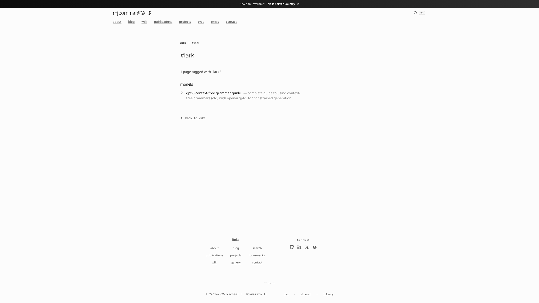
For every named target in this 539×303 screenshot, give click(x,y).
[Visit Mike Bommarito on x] (307, 247)
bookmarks (257, 255)
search (257, 248)
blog (131, 22)
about (117, 22)
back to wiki (195, 118)
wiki (144, 22)
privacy (328, 294)
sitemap (305, 294)
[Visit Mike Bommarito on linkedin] (299, 247)
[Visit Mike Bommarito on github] (292, 247)
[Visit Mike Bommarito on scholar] (314, 247)
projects (185, 22)
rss (286, 294)
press (215, 22)
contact (231, 22)
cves (201, 22)
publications (163, 22)
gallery (236, 262)
